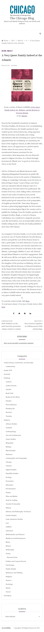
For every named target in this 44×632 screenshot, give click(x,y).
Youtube (9, 416)
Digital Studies (11, 470)
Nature (8, 546)
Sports (8, 588)
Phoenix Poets (12, 557)
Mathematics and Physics (15, 534)
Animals (9, 428)
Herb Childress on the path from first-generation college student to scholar (11, 326)
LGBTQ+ (9, 527)
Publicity (10, 51)
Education (9, 485)
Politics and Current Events (16, 561)
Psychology (10, 565)
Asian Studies (11, 439)
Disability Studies (12, 473)
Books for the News (13, 397)
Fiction (8, 493)
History (4, 51)
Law (7, 523)
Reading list (10, 409)
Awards (8, 389)
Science (8, 580)
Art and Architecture (13, 435)
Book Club (9, 393)
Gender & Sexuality (13, 504)
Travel (8, 592)
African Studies (11, 424)
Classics (9, 466)
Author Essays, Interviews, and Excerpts (18, 363)
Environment (11, 489)
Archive (9, 382)
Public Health (11, 569)
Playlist (8, 401)
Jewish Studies (11, 515)
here (27, 301)
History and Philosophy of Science (18, 512)
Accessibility (6, 628)
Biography (9, 443)
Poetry (8, 554)
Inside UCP (8, 370)
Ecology (9, 477)
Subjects (7, 420)
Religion (9, 577)
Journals (7, 374)
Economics (10, 481)
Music (8, 542)
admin (15, 65)
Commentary (10, 366)
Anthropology (11, 432)
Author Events (11, 386)
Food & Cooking (11, 500)
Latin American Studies (14, 519)
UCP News (7, 596)
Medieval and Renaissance (16, 538)
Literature (9, 531)
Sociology (9, 584)
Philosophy (10, 550)
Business (9, 454)
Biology (8, 447)
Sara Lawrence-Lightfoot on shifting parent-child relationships (33, 326)
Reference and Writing (14, 573)
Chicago (9, 462)
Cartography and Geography (16, 458)
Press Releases (11, 405)
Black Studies (11, 451)
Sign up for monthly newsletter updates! (19, 343)
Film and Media (11, 496)
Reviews (9, 412)
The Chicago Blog (22, 18)
